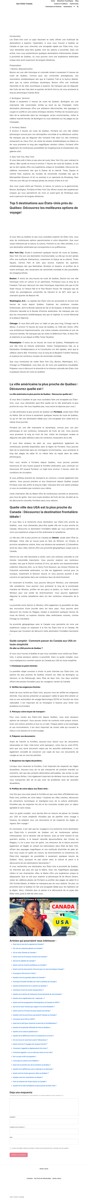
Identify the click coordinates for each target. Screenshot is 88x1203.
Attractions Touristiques (65, 1)
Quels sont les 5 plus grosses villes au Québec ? (31, 1073)
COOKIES (30, 1178)
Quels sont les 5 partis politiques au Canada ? (30, 965)
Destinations (68, 6)
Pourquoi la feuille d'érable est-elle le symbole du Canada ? (35, 982)
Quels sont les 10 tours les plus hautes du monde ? (32, 1011)
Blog (76, 1)
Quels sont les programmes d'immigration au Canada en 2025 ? (36, 1002)
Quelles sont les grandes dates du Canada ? (29, 977)
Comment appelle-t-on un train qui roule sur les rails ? (33, 1052)
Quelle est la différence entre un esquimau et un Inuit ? (33, 1036)
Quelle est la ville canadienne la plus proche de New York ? (34, 1086)
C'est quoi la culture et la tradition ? (26, 1061)
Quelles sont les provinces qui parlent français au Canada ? (35, 1015)
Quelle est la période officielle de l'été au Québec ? (32, 1027)
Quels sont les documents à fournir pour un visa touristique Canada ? (38, 969)
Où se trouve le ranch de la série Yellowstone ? (30, 1040)
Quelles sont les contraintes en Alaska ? (28, 1077)
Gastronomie (74, 4)
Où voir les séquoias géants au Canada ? (28, 948)
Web (11, 1137)
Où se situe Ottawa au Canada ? (25, 952)
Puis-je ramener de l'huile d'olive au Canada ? (30, 1081)
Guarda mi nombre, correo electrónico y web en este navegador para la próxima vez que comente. (40, 1148)
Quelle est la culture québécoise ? (25, 1031)
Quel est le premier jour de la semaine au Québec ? (32, 1065)
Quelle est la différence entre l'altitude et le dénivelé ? (33, 1069)
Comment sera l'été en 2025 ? (24, 1019)
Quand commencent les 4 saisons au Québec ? (30, 986)
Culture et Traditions (61, 4)
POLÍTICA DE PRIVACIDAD (42, 1178)
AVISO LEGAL (44, 1168)
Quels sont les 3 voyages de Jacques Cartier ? (30, 1044)
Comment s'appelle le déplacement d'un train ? (30, 1048)
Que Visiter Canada (24, 4)
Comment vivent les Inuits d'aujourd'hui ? (28, 990)
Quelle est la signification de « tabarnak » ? (29, 998)
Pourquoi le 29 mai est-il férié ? (24, 973)
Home (53, 1)
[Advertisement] (44, 20)
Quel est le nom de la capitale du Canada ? (28, 944)
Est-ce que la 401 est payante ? (24, 1056)
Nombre (13, 1117)
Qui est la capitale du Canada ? (24, 961)
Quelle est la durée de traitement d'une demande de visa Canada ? (37, 994)
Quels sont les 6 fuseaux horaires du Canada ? (30, 957)
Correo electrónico (17, 1127)
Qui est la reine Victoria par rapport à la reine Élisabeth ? (34, 1007)
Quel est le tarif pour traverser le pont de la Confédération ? (35, 1023)
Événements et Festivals (53, 6)
